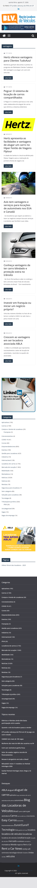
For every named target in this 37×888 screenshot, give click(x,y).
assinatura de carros (8, 800)
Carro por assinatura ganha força (13, 748)
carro (20, 811)
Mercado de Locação (9, 467)
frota (16, 830)
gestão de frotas (23, 830)
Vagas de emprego (8, 515)
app (18, 795)
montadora (27, 841)
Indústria (5, 457)
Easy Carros (9, 820)
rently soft (26, 849)
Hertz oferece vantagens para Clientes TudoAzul (18, 58)
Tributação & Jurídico (9, 502)
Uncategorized (7, 509)
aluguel (11, 790)
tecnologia (13, 853)
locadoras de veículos (9, 838)
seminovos (5, 853)
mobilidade (20, 841)
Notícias (4, 478)
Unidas (31, 852)
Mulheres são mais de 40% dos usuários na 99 (18, 743)
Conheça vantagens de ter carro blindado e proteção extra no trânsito (17, 270)
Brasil (15, 811)
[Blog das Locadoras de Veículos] (4, 35)
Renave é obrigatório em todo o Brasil (15, 759)
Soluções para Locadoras (10, 495)
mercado (12, 841)
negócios (20, 845)
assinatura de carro (25, 795)
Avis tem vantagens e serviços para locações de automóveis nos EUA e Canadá (18, 206)
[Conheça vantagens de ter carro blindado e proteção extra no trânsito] (18, 245)
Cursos (4, 443)
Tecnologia (5, 498)
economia (20, 821)
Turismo (25, 853)
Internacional (6, 460)
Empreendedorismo (8, 446)
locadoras (27, 833)
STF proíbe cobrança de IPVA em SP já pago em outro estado (21, 7)
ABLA (4, 790)
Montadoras (6, 474)
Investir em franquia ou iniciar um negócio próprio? (17, 306)
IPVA (5, 504)
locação (28, 838)
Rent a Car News (12, 848)
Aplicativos (5, 422)
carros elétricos (22, 816)
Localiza (20, 837)
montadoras (6, 845)
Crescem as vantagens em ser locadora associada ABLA (17, 340)
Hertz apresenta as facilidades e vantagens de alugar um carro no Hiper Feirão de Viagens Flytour (18, 144)
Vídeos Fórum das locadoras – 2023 (14, 565)
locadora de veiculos (12, 833)
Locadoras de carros (9, 464)
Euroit (17, 825)
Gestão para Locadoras (9, 453)
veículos (10, 856)
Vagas (4, 512)
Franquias (7, 432)
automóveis (19, 800)
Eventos (4, 450)
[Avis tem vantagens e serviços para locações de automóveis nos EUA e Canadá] (18, 183)
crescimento (30, 816)
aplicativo (13, 795)
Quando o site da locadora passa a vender (16, 728)
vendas (4, 857)
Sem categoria (6, 491)
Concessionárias (7, 436)
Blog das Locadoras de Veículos (16, 805)
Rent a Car (27, 844)
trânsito (19, 853)
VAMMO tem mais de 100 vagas (13, 739)
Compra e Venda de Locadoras (12, 429)
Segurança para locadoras (11, 488)
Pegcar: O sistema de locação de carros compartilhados (16, 94)
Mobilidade (5, 471)
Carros (4, 426)
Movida (13, 844)
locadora (31, 830)
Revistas (4, 484)
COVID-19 (5, 440)
